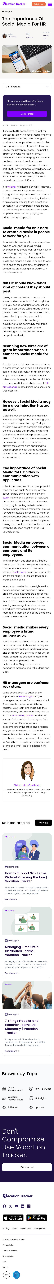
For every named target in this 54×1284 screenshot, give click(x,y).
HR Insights (7, 11)
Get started (38, 4)
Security (6, 1267)
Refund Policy (8, 1256)
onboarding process (23, 715)
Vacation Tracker (17, 1239)
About (15, 1228)
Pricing (6, 1228)
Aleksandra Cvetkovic (27, 785)
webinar (11, 186)
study (6, 497)
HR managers (26, 696)
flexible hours (19, 572)
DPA (4, 1262)
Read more (11, 899)
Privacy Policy (8, 1245)
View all (43, 822)
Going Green (40, 1228)
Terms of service (10, 1250)
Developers (25, 1228)
